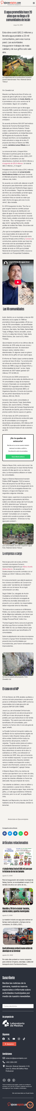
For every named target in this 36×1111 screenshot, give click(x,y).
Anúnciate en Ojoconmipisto (18, 819)
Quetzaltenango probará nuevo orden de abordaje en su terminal (17, 949)
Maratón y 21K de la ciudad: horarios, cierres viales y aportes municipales (16, 909)
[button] (4, 833)
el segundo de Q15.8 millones (12, 163)
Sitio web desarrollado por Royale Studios (23, 1093)
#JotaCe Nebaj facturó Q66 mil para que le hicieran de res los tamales (17, 870)
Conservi (28, 239)
